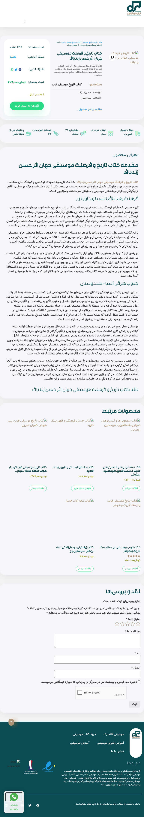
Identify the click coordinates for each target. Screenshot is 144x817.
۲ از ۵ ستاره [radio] (132, 624)
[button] (24, 22)
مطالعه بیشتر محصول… (89, 109)
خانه (100, 42)
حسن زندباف (85, 92)
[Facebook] (37, 805)
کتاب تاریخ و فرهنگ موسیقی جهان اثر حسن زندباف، (107, 182)
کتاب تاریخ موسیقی (89, 42)
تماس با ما (117, 751)
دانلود (13, 57)
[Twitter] (29, 805)
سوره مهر (86, 98)
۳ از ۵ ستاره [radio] (127, 624)
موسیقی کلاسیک (114, 734)
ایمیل (135, 667)
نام (137, 653)
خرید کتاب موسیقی (84, 734)
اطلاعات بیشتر (131, 488)
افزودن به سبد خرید (27, 105)
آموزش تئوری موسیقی (110, 743)
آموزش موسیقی (79, 743)
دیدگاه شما (132, 631)
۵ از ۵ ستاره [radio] (117, 624)
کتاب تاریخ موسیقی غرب (71, 42)
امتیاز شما (133, 619)
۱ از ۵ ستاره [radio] (138, 624)
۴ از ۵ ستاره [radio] (122, 624)
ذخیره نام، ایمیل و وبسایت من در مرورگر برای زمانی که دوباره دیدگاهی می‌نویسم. (89, 682)
